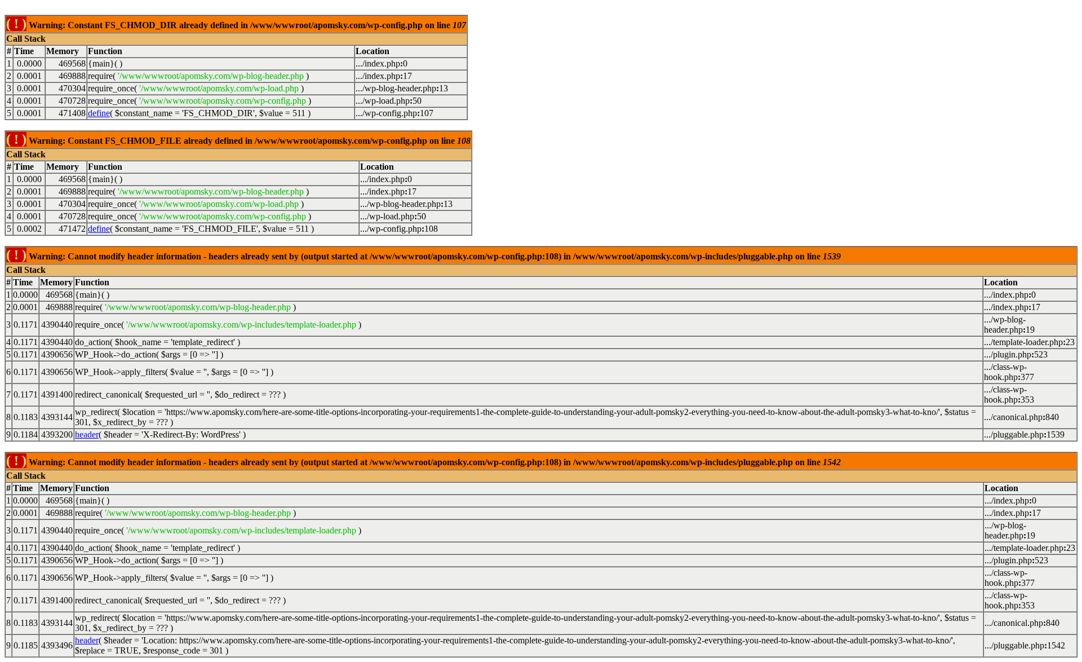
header (87, 434)
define (99, 113)
